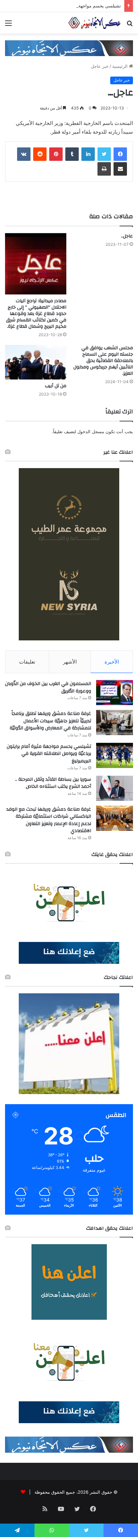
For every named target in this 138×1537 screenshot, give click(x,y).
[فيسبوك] (120, 154)
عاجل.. (127, 236)
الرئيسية (120, 66)
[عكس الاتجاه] (94, 23)
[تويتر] (104, 154)
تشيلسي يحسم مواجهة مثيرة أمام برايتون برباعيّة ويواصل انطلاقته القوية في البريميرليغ (49, 753)
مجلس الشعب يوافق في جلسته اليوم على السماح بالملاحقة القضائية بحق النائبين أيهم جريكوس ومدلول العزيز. (103, 361)
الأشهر (70, 662)
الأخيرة (112, 662)
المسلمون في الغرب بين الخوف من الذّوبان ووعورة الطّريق (48, 687)
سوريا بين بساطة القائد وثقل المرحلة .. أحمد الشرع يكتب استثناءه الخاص (53, 783)
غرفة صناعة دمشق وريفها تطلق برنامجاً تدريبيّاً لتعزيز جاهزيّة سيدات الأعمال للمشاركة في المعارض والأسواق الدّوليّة (50, 720)
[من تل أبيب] (35, 362)
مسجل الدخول (90, 431)
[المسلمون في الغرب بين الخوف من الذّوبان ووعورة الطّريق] (114, 692)
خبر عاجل (100, 66)
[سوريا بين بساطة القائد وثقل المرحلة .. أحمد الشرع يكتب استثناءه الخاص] (114, 788)
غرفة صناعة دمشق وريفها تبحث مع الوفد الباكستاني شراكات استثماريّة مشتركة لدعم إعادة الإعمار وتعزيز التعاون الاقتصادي (48, 820)
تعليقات (27, 662)
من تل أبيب (55, 385)
